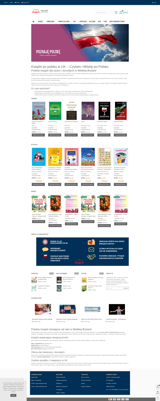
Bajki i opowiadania (61, 273)
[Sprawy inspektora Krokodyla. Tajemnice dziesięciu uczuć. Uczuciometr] (84, 280)
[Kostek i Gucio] (59, 288)
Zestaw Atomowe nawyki (71, 121)
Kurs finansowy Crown (117, 22)
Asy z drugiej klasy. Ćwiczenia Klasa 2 (37, 168)
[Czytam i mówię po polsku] (40, 12)
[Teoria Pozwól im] (55, 111)
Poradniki (34, 98)
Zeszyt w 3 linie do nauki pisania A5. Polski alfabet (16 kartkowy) (104, 169)
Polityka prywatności (61, 380)
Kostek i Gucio (67, 286)
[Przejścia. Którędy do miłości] (38, 111)
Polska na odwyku (102, 121)
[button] (50, 274)
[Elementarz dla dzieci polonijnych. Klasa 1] (120, 157)
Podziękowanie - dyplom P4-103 (71, 215)
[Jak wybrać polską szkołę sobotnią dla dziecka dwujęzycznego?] (43, 309)
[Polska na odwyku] (104, 111)
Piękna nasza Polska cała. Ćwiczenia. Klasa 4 (87, 168)
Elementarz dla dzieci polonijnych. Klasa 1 (119, 168)
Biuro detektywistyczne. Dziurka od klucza (69, 278)
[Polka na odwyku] (120, 111)
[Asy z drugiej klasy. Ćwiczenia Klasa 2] (38, 157)
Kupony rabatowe (85, 386)
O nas (105, 22)
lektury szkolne (35, 347)
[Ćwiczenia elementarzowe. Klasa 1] (71, 157)
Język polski (34, 377)
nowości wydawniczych (43, 357)
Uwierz (83, 121)
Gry (74, 22)
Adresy (83, 383)
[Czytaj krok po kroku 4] (34, 288)
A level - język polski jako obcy (39, 386)
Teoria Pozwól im (52, 121)
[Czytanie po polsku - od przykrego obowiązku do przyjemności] (117, 309)
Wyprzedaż (83, 22)
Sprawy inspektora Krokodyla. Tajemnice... (96, 278)
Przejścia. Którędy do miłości (37, 122)
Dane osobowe (85, 377)
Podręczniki (50, 22)
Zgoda (13, 395)
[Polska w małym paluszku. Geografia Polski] (34, 280)
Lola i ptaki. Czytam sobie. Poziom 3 (95, 286)
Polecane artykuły (36, 298)
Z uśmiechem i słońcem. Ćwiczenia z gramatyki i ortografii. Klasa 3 (54, 169)
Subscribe (125, 288)
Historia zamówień (86, 380)
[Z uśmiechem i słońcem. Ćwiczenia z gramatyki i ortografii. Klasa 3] (55, 157)
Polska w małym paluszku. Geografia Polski (39, 215)
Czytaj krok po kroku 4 (44, 286)
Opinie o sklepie (60, 392)
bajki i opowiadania (36, 343)
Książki (40, 22)
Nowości (33, 191)
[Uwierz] (88, 111)
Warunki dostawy (60, 377)
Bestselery (34, 144)
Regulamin (59, 383)
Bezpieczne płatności (61, 386)
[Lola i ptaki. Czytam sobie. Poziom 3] (84, 288)
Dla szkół (92, 22)
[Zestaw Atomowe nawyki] (71, 111)
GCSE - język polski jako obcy (39, 383)
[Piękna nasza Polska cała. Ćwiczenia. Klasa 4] (88, 157)
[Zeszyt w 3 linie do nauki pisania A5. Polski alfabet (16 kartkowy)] (104, 157)
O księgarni (59, 389)
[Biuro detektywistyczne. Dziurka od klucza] (59, 280)
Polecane (83, 273)
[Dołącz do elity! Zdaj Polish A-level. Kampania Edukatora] (92, 309)
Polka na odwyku (118, 121)
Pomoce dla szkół (63, 22)
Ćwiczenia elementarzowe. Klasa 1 (71, 168)
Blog (99, 22)
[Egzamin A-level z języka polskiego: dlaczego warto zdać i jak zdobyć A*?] (67, 309)
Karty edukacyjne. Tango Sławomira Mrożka (55, 215)
